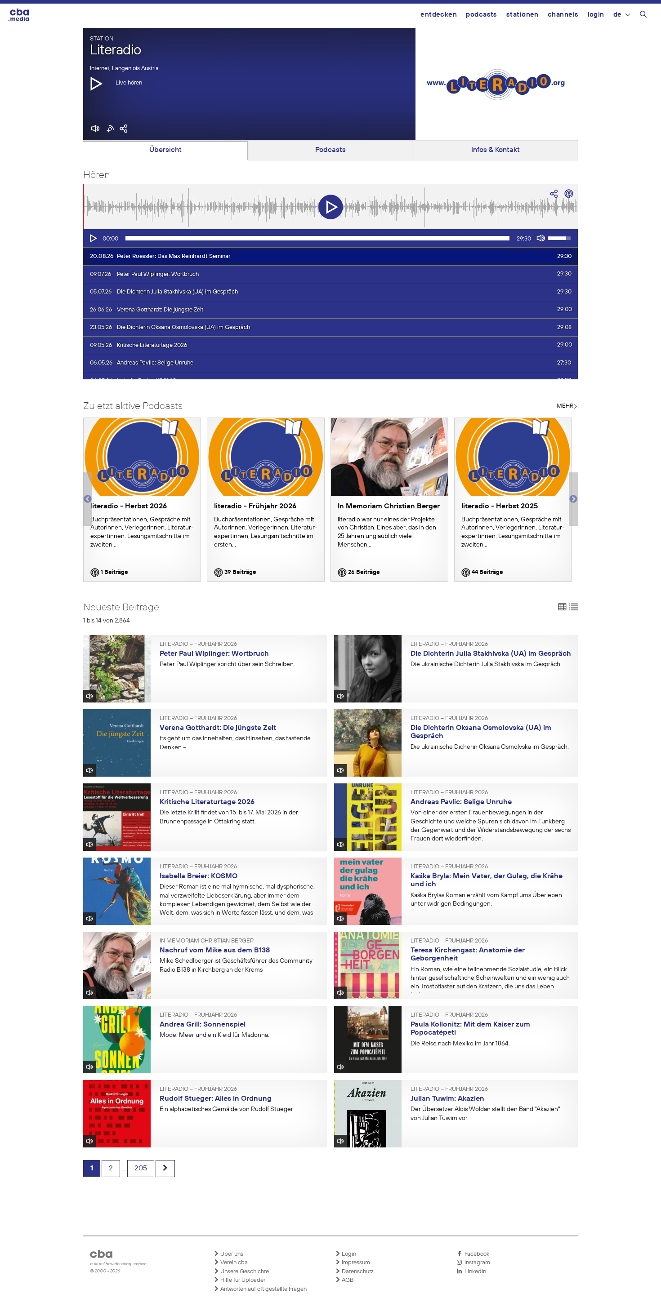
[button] (96, 83)
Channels (563, 14)
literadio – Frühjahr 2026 (198, 644)
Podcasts (481, 14)
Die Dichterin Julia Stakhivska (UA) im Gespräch (491, 654)
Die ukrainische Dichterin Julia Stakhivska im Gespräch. (486, 664)
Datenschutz (357, 1272)
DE (617, 14)
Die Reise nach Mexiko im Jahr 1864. (460, 1043)
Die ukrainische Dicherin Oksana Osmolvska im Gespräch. (490, 747)
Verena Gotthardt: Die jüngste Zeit (218, 728)
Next (573, 499)
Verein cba (233, 1263)
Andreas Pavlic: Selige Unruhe (461, 802)
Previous (87, 499)
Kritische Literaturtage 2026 (207, 802)
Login (596, 14)
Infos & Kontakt (495, 150)
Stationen (522, 14)
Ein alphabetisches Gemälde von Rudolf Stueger (226, 1109)
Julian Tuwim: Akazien (447, 1099)
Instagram (476, 1263)
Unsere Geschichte (244, 1272)
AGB (346, 1280)
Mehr (565, 406)
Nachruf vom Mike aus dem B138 (215, 950)
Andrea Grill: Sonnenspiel (203, 1024)
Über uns (231, 1254)
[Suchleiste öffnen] (643, 16)
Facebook (475, 1254)
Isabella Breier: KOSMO (198, 876)
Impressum (355, 1263)
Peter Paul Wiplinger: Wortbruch (214, 654)
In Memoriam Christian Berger (207, 941)
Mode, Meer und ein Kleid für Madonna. (214, 1035)
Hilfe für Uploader (242, 1280)
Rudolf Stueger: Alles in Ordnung (216, 1099)
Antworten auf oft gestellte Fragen (263, 1289)
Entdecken (438, 14)
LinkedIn (474, 1272)
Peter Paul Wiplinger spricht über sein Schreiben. (227, 664)
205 (140, 1168)
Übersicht (165, 150)
